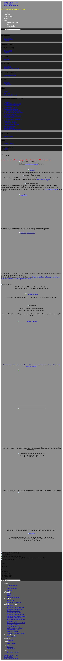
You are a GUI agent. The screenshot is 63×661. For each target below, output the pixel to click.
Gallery (6, 40)
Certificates (7, 84)
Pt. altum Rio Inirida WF (12, 105)
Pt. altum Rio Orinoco (11, 109)
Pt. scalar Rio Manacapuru (12, 116)
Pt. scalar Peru (9, 117)
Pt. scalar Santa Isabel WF (12, 119)
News (6, 18)
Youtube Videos (9, 144)
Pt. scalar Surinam (10, 121)
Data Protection (13, 22)
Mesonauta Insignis (10, 123)
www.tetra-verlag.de (31, 164)
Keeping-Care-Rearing (11, 68)
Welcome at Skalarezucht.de (13, 9)
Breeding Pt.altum (10, 75)
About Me (7, 60)
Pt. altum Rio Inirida (10, 107)
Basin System (8, 136)
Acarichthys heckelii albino (12, 129)
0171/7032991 (8, 4)
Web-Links (11, 26)
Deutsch (6, 52)
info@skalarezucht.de (11, 6)
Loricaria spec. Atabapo (11, 124)
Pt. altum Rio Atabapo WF (12, 104)
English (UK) (8, 51)
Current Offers (8, 39)
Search (3, 29)
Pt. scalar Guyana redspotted (13, 112)
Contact (7, 15)
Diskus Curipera (9, 128)
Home (6, 13)
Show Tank (7, 67)
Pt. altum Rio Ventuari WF (12, 111)
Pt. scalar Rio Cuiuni (10, 114)
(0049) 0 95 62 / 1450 (11, 2)
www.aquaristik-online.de (31, 366)
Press (6, 91)
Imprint (9, 24)
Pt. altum (7, 102)
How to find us (9, 17)
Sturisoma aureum (10, 126)
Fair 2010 (7, 93)
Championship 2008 (10, 95)
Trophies (7, 83)
